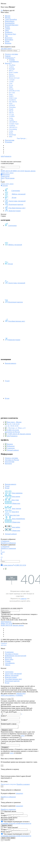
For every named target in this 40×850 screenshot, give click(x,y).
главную (23, 598)
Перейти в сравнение (8, 809)
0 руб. (3, 552)
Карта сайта (9, 659)
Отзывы (12, 59)
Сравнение (11, 448)
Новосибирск (9, 21)
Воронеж (8, 43)
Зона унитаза (16, 508)
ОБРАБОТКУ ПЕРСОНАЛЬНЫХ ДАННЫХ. (13, 694)
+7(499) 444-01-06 (13, 434)
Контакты (6, 174)
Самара (7, 28)
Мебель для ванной (18, 194)
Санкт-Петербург (11, 19)
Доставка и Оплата (11, 654)
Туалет (7, 486)
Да (2, 10)
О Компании (9, 58)
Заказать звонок (29, 171)
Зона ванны (15, 496)
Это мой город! (6, 48)
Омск (7, 30)
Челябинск (8, 32)
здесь (22, 735)
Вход (2, 178)
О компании (9, 652)
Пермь (7, 41)
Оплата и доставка (11, 54)
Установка (8, 142)
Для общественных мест (16, 208)
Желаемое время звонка (9, 817)
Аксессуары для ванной (17, 201)
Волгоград (8, 38)
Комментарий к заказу (8, 724)
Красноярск (9, 39)
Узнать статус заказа (7, 173)
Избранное (11, 446)
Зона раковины (16, 493)
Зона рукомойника (18, 519)
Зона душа (15, 500)
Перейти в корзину (23, 784)
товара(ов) (5, 541)
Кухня (13, 197)
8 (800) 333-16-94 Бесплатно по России (12, 431)
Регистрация (10, 178)
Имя (2, 813)
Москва (7, 16)
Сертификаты (14, 61)
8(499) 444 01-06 (6, 171)
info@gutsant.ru (6, 156)
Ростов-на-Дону (10, 34)
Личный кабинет (13, 450)
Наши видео (5, 176)
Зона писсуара (14, 515)
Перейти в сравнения (8, 548)
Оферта (7, 665)
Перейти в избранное (8, 543)
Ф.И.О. (4, 716)
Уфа (6, 36)
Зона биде (15, 512)
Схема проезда (7, 565)
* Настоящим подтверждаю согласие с (16, 822)
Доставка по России (12, 460)
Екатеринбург (10, 23)
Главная (7, 56)
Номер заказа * (6, 832)
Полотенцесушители (15, 204)
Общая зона (15, 503)
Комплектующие (14, 211)
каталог (5, 185)
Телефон (4, 720)
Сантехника (15, 190)
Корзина (10, 444)
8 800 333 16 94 (20, 565)
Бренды (7, 63)
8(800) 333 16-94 (18, 171)
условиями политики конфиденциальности (16, 823)
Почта (3, 743)
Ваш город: (14, 422)
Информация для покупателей (15, 656)
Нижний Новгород (11, 25)
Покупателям (9, 140)
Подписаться (6, 612)
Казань (7, 27)
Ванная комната (10, 484)
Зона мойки (15, 527)
